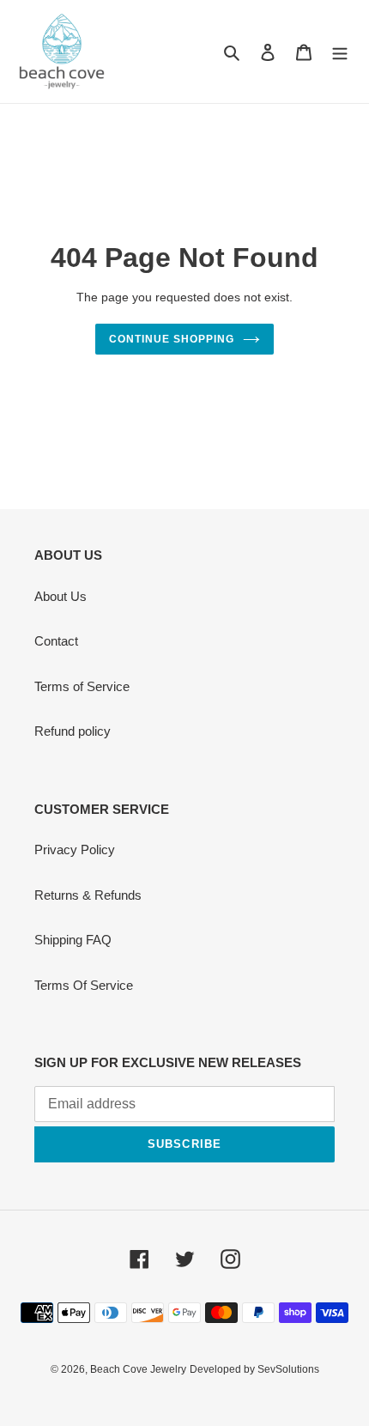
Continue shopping (171, 339)
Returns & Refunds (88, 895)
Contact (56, 641)
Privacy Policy (74, 849)
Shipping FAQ (73, 939)
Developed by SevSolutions (254, 1369)
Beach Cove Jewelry (138, 1369)
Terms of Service (82, 686)
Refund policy (72, 731)
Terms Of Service (83, 985)
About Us (60, 596)
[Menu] (340, 51)
